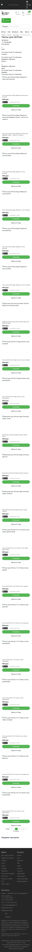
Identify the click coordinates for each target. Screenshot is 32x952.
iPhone (19, 855)
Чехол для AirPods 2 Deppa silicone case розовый (16, 360)
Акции (3, 866)
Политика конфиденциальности (12, 944)
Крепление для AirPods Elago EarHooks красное (15, 473)
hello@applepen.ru (11, 905)
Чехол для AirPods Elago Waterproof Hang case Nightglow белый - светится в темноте (15, 134)
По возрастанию (6, 52)
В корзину (16, 105)
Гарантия (4, 871)
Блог (2, 881)
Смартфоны (21, 873)
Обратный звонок (7, 908)
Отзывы (3, 868)
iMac (18, 863)
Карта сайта (5, 884)
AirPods (19, 868)
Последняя (16, 831)
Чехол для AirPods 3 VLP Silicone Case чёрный (15, 586)
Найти (28, 26)
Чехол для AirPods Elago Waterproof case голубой (16, 285)
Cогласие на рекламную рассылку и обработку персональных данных (17, 946)
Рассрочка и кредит (8, 873)
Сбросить (12, 59)
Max (23, 15)
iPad (18, 858)
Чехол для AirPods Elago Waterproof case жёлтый (16, 210)
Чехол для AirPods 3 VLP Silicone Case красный (15, 623)
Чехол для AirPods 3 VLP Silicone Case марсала (15, 774)
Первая (8, 829)
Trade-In (4, 860)
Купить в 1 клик (16, 109)
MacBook (20, 860)
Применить (5, 59)
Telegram (18, 14)
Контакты (4, 876)
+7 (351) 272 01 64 (11, 902)
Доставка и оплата (7, 855)
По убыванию (17, 52)
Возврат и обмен (6, 879)
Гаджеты (20, 871)
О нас (3, 863)
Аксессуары (21, 876)
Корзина (28, 13)
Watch (19, 866)
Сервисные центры (7, 858)
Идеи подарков (22, 881)
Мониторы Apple (22, 879)
